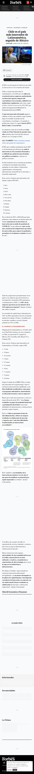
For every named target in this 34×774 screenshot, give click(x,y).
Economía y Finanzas (20, 27)
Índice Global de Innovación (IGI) (14, 105)
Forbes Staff (9, 43)
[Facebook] (4, 763)
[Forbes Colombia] (15, 2)
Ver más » (9, 769)
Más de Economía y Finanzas (14, 592)
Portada (9, 27)
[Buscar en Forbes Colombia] (31, 2)
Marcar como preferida (17, 79)
